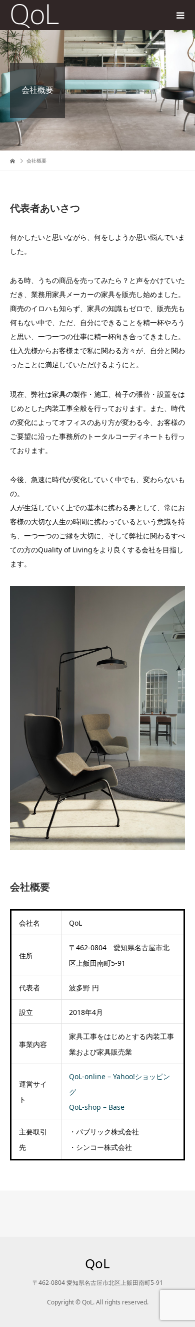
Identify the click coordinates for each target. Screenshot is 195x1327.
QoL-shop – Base (96, 1107)
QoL (97, 1263)
